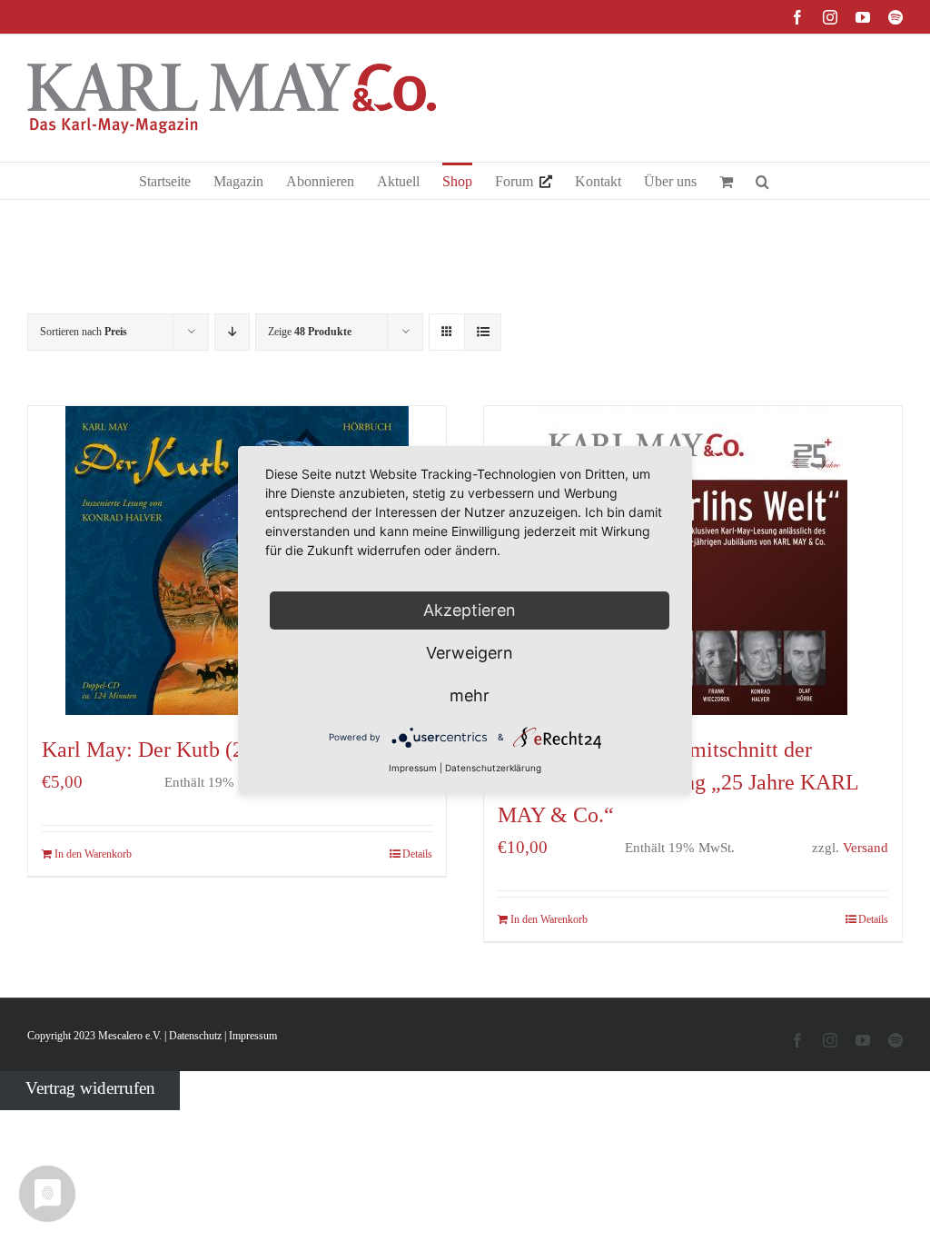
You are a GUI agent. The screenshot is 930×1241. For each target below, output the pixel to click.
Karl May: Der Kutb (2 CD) (164, 749)
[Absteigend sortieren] (232, 332)
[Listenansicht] (482, 332)
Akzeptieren (469, 610)
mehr (470, 695)
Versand (865, 847)
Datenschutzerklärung (493, 767)
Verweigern (469, 652)
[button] (762, 181)
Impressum (253, 1035)
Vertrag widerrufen (90, 1087)
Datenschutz (195, 1035)
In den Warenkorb (93, 854)
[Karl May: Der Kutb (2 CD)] (237, 560)
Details (417, 854)
